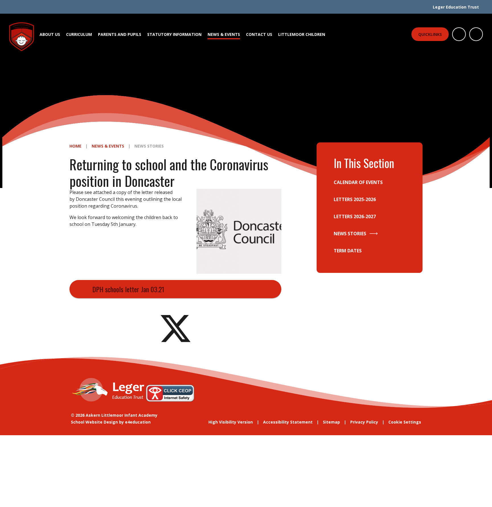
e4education (138, 422)
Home (75, 146)
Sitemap (331, 422)
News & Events (108, 146)
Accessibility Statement (288, 422)
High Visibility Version (230, 422)
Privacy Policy (364, 422)
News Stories (149, 146)
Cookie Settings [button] (404, 422)
